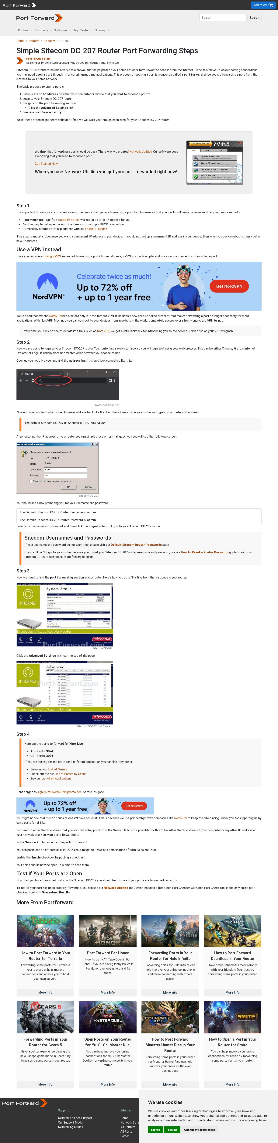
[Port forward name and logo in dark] (39, 18)
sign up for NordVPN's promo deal (59, 792)
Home (20, 41)
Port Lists (67, 5)
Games (125, 1136)
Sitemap (117, 5)
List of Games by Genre (70, 774)
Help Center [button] (81, 30)
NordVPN (55, 316)
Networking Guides (70, 1127)
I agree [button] (155, 1129)
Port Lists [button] (42, 30)
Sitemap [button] (101, 30)
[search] (128, 5)
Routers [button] (23, 30)
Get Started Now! (47, 163)
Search (254, 17)
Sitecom (49, 41)
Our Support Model (70, 1122)
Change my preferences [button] (199, 1129)
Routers (52, 5)
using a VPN (53, 256)
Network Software (132, 1122)
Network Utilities (140, 151)
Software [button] (61, 30)
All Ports (126, 1131)
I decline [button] (172, 1129)
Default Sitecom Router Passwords (136, 545)
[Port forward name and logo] (19, 5)
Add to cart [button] (261, 5)
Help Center (100, 5)
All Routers (127, 1127)
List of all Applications (56, 778)
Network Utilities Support (75, 1118)
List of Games (57, 769)
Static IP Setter (69, 220)
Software (83, 5)
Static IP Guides (96, 229)
